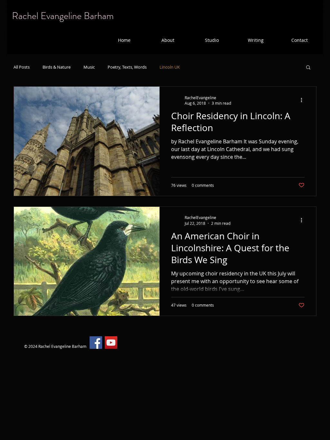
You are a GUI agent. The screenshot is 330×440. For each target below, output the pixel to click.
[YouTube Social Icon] (111, 342)
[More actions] (303, 100)
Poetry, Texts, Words (127, 67)
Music (89, 67)
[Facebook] (96, 342)
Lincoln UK (170, 67)
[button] (168, 40)
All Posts (22, 67)
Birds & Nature (57, 67)
